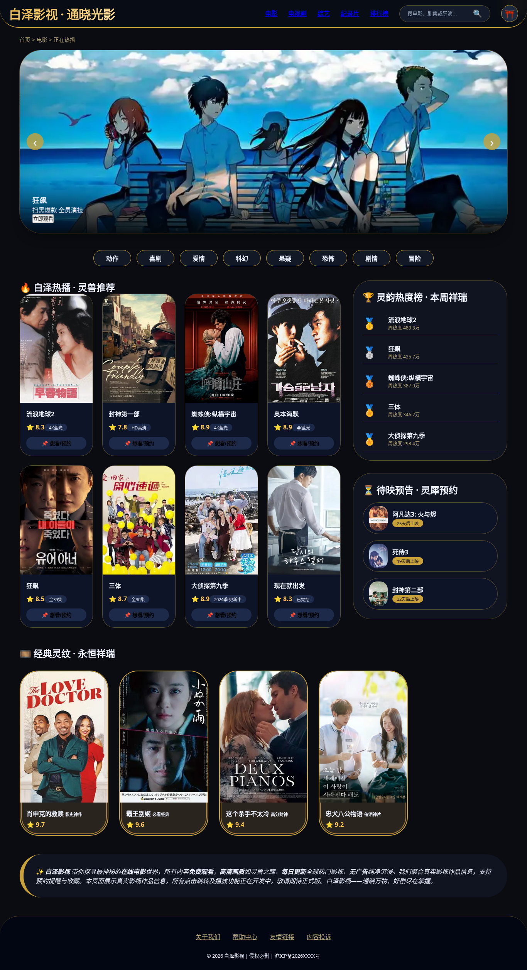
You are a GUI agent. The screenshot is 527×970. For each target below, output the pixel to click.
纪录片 (350, 13)
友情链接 (282, 937)
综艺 (324, 13)
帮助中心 (245, 937)
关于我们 (208, 937)
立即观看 (43, 219)
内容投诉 (319, 937)
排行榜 (379, 13)
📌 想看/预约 (56, 443)
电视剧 (297, 13)
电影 (271, 13)
